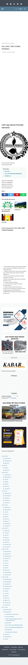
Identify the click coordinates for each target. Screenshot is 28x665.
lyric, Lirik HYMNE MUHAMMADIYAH (13, 173)
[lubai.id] (21, 4)
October (7, 498)
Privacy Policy (13, 649)
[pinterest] (17, 194)
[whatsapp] (23, 194)
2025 (5, 456)
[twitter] (11, 194)
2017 (5, 607)
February (7, 500)
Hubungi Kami (5, 649)
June (7, 514)
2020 (5, 528)
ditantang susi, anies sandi (12, 614)
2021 (5, 505)
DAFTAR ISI (6, 647)
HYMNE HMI (8, 176)
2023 (5, 472)
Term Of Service (21, 649)
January (7, 488)
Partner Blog (14, 647)
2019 (5, 549)
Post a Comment (11, 52)
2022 (5, 491)
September (8, 477)
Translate (13, 398)
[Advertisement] (14, 27)
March (7, 463)
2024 (5, 465)
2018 (5, 577)
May (6, 481)
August (7, 530)
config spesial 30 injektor (12, 632)
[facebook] (7, 4)
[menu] (2, 9)
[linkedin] (17, 4)
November (8, 460)
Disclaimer (14, 651)
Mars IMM (7, 171)
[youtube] (10, 4)
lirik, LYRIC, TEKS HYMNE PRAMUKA (14, 625)
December (8, 458)
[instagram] (14, 4)
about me (20, 647)
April (6, 467)
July (6, 479)
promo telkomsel (10, 616)
